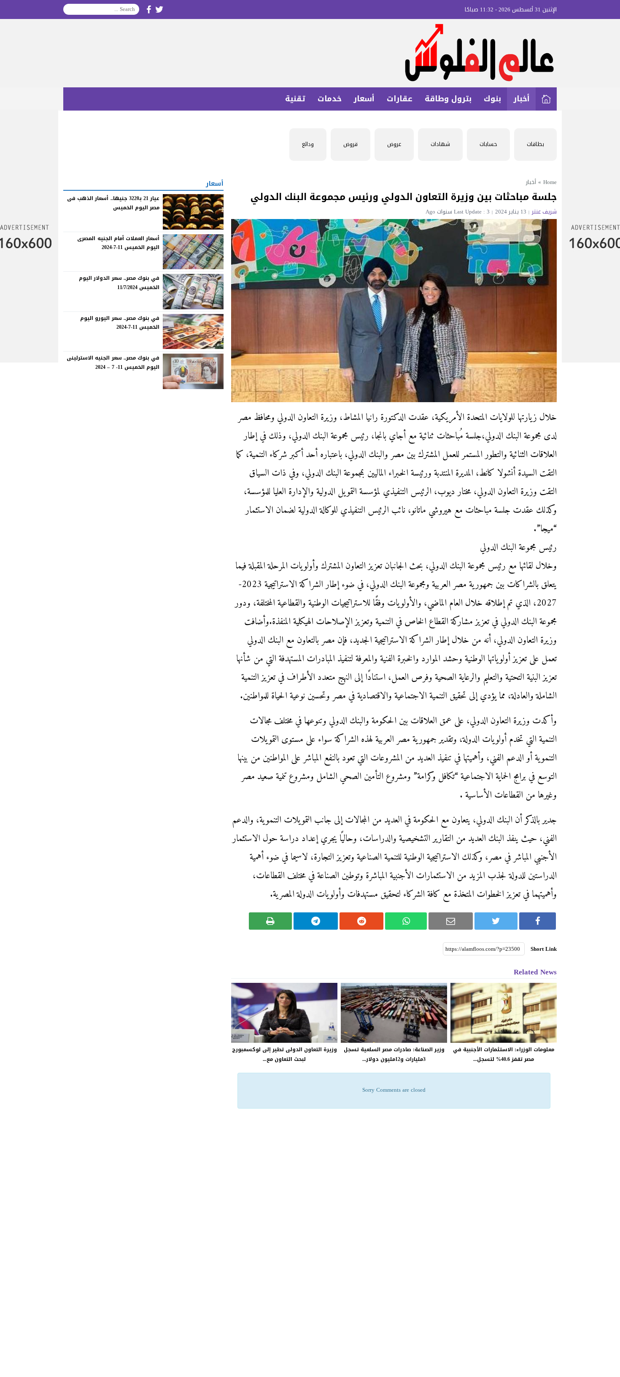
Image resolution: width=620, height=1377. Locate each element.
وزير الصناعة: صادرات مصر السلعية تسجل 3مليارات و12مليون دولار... (394, 1054)
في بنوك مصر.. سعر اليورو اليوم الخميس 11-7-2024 (119, 323)
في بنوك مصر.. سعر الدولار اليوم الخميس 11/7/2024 (119, 282)
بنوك (492, 99)
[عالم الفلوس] (310, 53)
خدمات (330, 99)
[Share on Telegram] (316, 921)
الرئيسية (546, 99)
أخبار (521, 99)
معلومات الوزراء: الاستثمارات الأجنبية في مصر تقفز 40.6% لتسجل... (503, 1054)
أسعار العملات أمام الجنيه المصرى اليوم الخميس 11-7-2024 (118, 242)
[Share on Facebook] (537, 921)
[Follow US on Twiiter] (159, 9)
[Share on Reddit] (362, 921)
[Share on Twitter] (496, 921)
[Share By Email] (451, 921)
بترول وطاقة (448, 99)
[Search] (70, 9)
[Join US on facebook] (149, 9)
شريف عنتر (544, 211)
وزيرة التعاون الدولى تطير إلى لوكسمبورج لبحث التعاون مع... (284, 1054)
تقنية (295, 99)
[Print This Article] (270, 921)
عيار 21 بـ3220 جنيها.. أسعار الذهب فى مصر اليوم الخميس (113, 203)
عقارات (399, 99)
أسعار (364, 99)
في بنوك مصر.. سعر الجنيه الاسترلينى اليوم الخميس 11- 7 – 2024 (113, 362)
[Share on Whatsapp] (406, 921)
